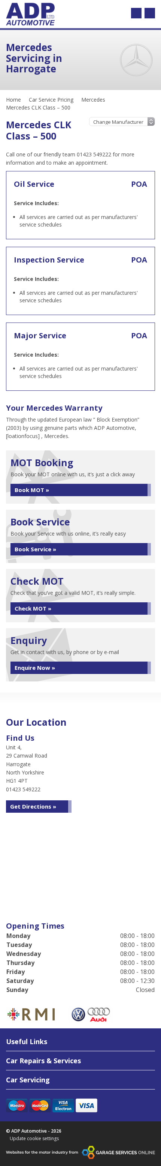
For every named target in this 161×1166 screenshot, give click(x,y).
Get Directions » (33, 806)
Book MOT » (32, 490)
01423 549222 (23, 789)
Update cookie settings (34, 1139)
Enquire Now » (35, 667)
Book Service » (35, 549)
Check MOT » (33, 608)
